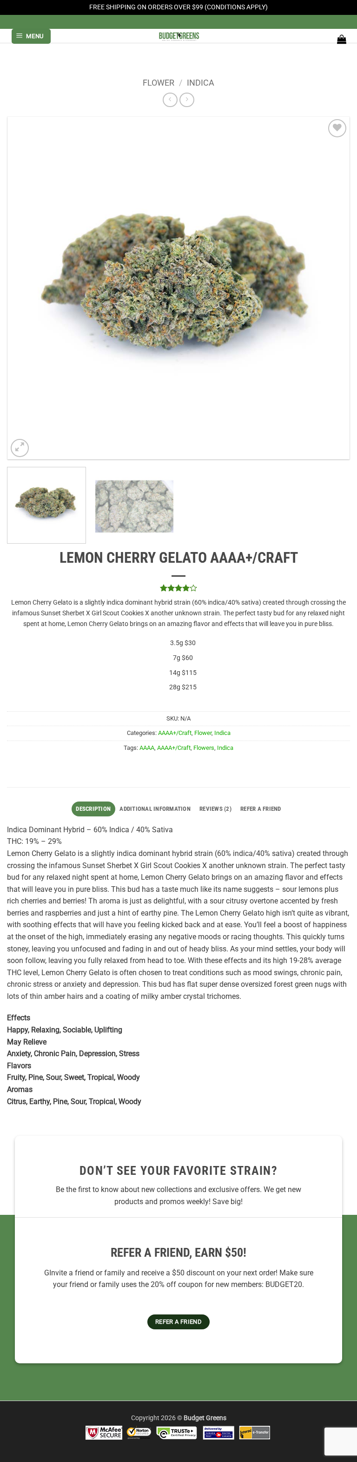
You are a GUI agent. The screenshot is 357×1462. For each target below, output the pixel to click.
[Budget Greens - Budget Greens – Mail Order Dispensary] (178, 36)
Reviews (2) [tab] (215, 808)
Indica (200, 83)
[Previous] (26, 288)
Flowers (203, 747)
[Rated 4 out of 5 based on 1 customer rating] (178, 588)
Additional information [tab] (155, 808)
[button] (31, 36)
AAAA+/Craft (175, 732)
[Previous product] (186, 100)
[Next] (331, 288)
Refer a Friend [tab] (260, 808)
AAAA (146, 747)
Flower (158, 83)
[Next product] (170, 100)
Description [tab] (93, 808)
